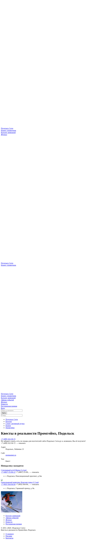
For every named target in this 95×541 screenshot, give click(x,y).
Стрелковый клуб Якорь (14, 470)
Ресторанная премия (9, 406)
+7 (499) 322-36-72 (8, 439)
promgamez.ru (11, 455)
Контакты (9, 538)
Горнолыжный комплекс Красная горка (20, 482)
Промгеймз (10, 428)
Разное (8, 426)
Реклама (9, 536)
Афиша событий (7, 400)
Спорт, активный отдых (15, 424)
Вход (3, 408)
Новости (4, 404)
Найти (4, 413)
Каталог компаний (8, 132)
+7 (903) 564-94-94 (8, 484)
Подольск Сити (12, 419)
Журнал (4, 135)
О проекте (10, 534)
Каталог (9, 421)
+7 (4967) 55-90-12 (8, 472)
